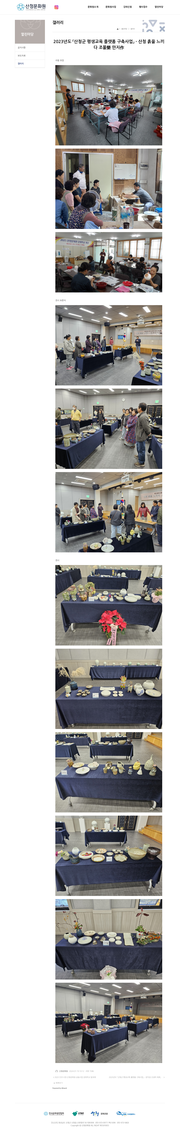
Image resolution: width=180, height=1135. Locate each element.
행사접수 (143, 7)
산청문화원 (86, 1125)
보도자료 (22, 56)
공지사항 (22, 47)
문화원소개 (93, 7)
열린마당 (159, 7)
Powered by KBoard (59, 1088)
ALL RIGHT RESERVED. (100, 1125)
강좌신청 (127, 7)
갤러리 (21, 64)
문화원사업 (111, 7)
